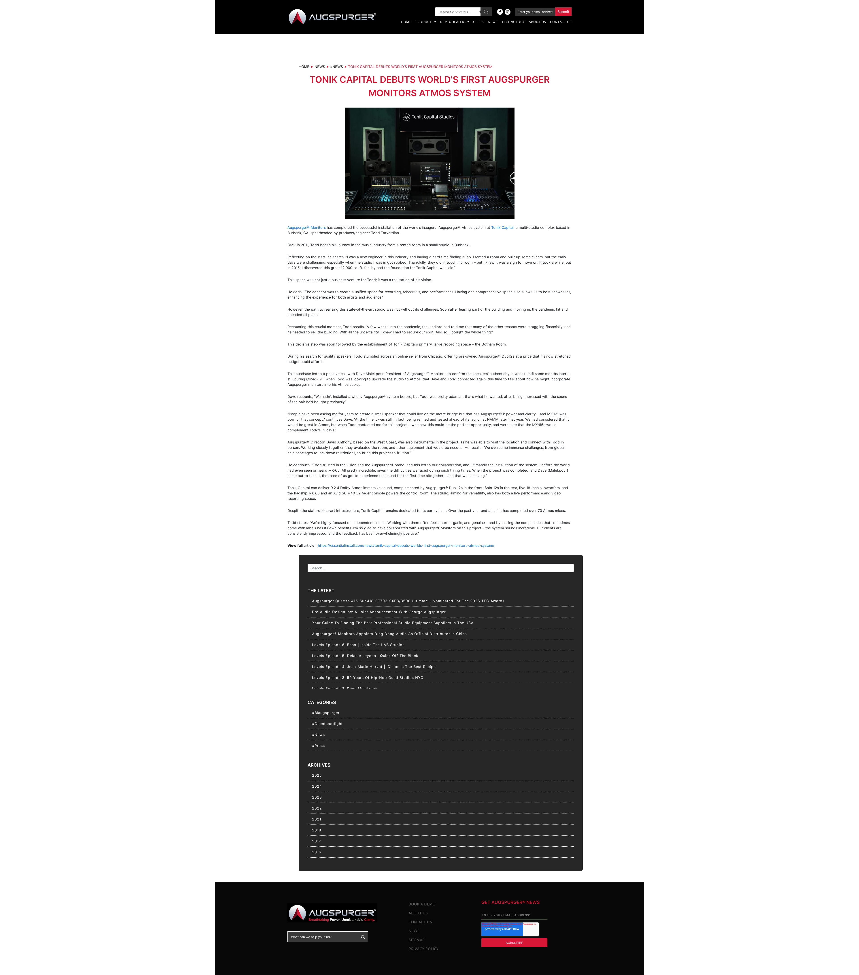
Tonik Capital (502, 227)
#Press (318, 745)
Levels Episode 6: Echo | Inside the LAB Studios (358, 644)
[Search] (486, 11)
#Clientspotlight (327, 723)
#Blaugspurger (326, 712)
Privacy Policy (424, 948)
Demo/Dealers (453, 22)
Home (406, 22)
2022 (317, 808)
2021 (316, 819)
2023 (317, 797)
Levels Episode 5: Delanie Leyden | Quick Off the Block (365, 655)
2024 (317, 786)
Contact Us (561, 22)
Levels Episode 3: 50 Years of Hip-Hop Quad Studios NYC (367, 677)
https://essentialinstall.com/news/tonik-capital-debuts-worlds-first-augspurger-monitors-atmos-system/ (406, 545)
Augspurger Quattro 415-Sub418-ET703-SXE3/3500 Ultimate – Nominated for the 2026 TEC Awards (408, 601)
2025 (317, 775)
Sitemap (417, 939)
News (493, 22)
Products (424, 22)
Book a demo (422, 904)
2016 (316, 852)
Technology (513, 22)
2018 (316, 830)
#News (318, 734)
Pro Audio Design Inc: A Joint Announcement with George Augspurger (379, 612)
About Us (537, 22)
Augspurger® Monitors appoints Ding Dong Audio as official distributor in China (389, 634)
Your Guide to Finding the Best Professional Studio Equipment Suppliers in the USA (393, 623)
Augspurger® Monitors (306, 227)
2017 (316, 841)
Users (478, 22)
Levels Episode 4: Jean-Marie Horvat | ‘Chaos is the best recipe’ (374, 666)
